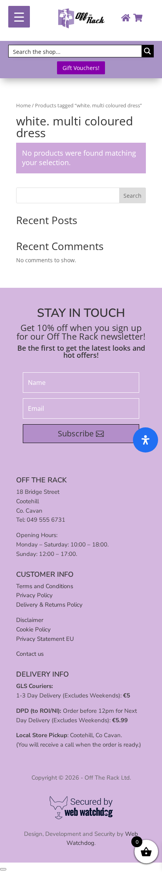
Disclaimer (29, 620)
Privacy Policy (34, 595)
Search (132, 195)
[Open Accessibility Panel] (145, 440)
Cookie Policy (33, 629)
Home (23, 105)
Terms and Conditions (44, 586)
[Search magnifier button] (147, 51)
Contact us (30, 654)
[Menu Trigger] (19, 17)
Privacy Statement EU (45, 639)
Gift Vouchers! (81, 68)
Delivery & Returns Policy (49, 605)
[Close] (3, 869)
